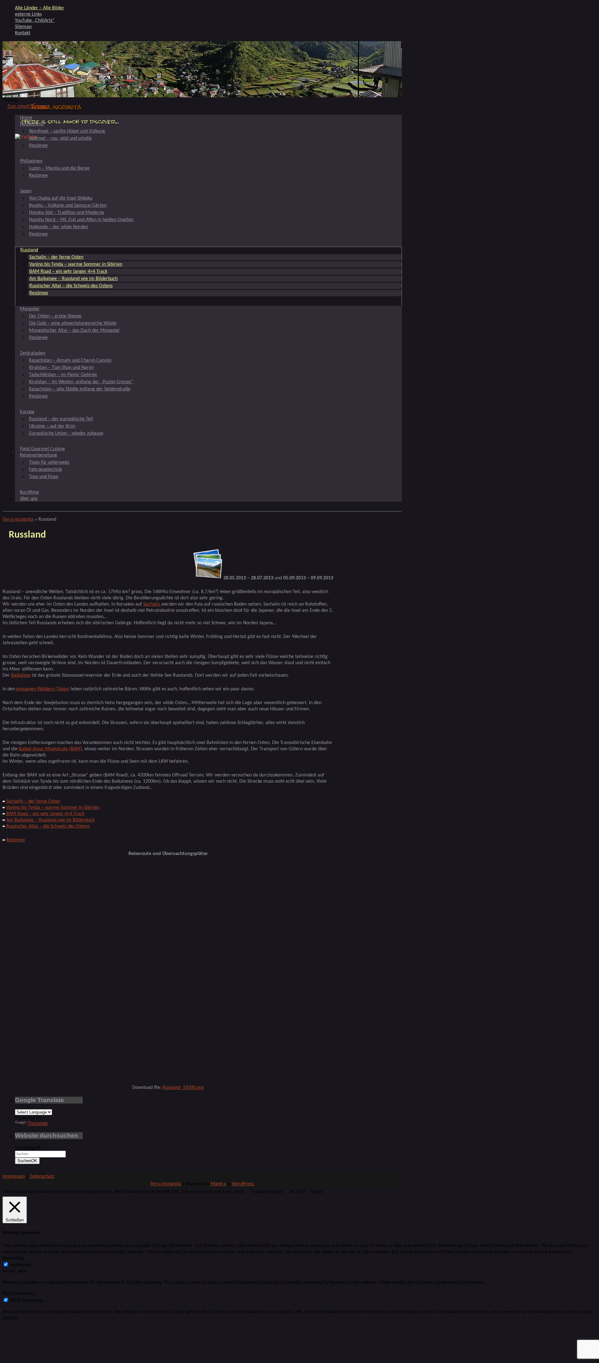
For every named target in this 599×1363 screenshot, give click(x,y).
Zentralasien (32, 353)
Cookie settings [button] (267, 1191)
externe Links (28, 14)
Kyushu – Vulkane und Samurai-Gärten (67, 205)
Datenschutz (42, 1176)
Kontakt (22, 33)
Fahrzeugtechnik (45, 469)
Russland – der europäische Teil (61, 419)
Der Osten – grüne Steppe (55, 316)
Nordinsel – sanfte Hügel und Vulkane (67, 131)
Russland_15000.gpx (183, 1087)
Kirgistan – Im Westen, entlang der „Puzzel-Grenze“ (81, 381)
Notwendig (21, 1265)
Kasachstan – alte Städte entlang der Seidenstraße (79, 389)
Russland (29, 250)
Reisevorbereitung (38, 455)
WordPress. (243, 1184)
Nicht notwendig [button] (19, 1293)
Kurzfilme (29, 492)
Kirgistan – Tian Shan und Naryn (61, 367)
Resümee (38, 145)
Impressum (13, 1176)
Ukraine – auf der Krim (52, 426)
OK (27, 1160)
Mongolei (29, 309)
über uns (28, 498)
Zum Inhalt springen (27, 106)
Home (26, 117)
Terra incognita (56, 106)
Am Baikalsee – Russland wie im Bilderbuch (73, 278)
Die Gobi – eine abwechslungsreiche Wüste (72, 323)
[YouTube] (26, 136)
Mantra (218, 1184)
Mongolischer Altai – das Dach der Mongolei (74, 330)
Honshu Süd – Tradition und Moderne (66, 212)
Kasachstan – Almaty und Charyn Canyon (70, 360)
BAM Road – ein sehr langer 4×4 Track (68, 271)
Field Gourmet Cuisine (42, 449)
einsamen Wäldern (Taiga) (43, 689)
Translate (37, 1123)
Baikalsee (21, 675)
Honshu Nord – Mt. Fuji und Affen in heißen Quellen (81, 219)
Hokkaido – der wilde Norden (58, 227)
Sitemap (23, 26)
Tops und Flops (43, 476)
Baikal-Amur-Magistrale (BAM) (50, 749)
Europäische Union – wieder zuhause (66, 433)
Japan (26, 191)
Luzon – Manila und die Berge (59, 168)
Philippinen (31, 161)
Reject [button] (317, 1191)
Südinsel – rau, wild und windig (60, 138)
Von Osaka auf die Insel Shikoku (60, 198)
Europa (27, 411)
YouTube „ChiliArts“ (35, 20)
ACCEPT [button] (298, 1191)
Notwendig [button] (13, 1258)
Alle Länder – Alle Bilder (39, 8)
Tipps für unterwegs (49, 462)
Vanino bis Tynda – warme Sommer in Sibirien (75, 264)
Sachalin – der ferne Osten (56, 257)
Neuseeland (32, 124)
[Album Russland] (207, 578)
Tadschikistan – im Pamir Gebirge (63, 374)
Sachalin (152, 604)
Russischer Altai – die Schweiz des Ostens (71, 285)
